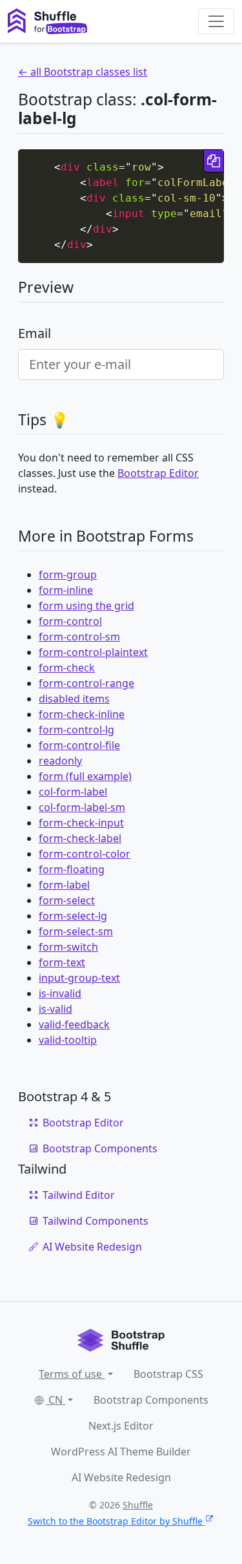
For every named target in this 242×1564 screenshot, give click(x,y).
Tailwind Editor (79, 1195)
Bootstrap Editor (158, 473)
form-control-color (84, 854)
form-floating (72, 869)
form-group (68, 574)
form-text (62, 962)
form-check (67, 667)
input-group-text (79, 978)
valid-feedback (74, 1024)
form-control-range (86, 683)
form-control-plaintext (93, 652)
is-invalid (60, 993)
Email (34, 333)
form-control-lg (76, 730)
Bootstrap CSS (168, 1374)
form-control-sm (79, 636)
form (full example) (85, 776)
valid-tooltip (68, 1040)
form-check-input (81, 823)
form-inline (66, 590)
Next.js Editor (121, 1426)
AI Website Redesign (92, 1247)
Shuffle (138, 1505)
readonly (60, 761)
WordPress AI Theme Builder (121, 1451)
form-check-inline (82, 714)
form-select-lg (73, 916)
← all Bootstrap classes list (82, 72)
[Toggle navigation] (216, 21)
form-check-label (80, 838)
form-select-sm (76, 931)
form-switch (68, 947)
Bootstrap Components (100, 1148)
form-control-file (79, 745)
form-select (67, 900)
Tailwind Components (95, 1221)
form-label (64, 885)
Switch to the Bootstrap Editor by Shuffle (115, 1521)
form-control (70, 621)
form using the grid (86, 605)
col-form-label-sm (82, 807)
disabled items (74, 699)
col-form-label (73, 792)
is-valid (55, 1009)
